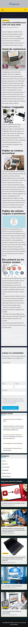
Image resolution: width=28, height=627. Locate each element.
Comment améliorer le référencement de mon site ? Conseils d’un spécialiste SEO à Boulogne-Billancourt (13, 427)
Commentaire (6, 362)
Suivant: (14, 341)
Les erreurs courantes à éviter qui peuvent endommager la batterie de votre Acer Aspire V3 (13, 436)
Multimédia (5, 470)
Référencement (6, 20)
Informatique (5, 467)
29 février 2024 (10, 562)
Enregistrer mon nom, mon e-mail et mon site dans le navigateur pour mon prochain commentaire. (13, 401)
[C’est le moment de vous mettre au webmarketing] (14, 600)
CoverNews (23, 622)
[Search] (25, 9)
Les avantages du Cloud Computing (12, 443)
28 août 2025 (10, 505)
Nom (4, 383)
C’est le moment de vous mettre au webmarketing (12, 449)
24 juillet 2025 (10, 533)
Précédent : (13, 335)
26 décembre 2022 (11, 587)
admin (5, 27)
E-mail (17, 383)
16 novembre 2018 (12, 27)
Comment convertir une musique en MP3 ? (13, 420)
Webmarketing (6, 476)
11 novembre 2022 (11, 614)
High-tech (5, 464)
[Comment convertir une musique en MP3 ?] (14, 492)
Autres (4, 461)
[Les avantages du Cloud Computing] (14, 575)
